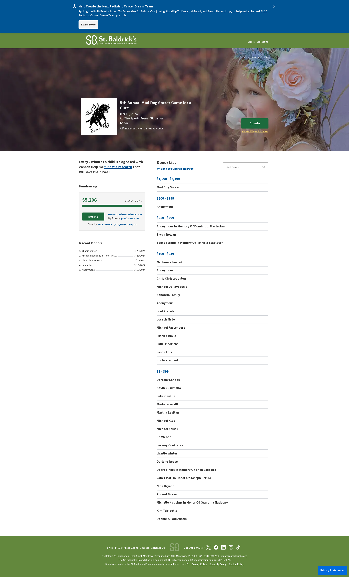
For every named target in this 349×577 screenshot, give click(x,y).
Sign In (251, 41)
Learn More (88, 25)
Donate (255, 123)
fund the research (118, 167)
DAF (100, 225)
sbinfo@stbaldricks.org (234, 556)
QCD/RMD (120, 225)
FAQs (118, 547)
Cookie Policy (236, 564)
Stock (108, 225)
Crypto (132, 225)
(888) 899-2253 (130, 219)
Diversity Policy (218, 564)
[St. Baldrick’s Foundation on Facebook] (216, 548)
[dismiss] (274, 6)
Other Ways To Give (255, 131)
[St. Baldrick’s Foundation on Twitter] (208, 548)
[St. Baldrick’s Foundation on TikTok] (238, 548)
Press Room (130, 547)
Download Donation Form (125, 215)
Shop (110, 547)
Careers (144, 547)
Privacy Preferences (332, 570)
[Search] (263, 168)
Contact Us (262, 41)
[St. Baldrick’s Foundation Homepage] (111, 41)
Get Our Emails (193, 547)
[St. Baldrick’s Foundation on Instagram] (231, 548)
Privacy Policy (199, 564)
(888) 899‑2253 (212, 556)
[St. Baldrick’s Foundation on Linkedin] (223, 548)
